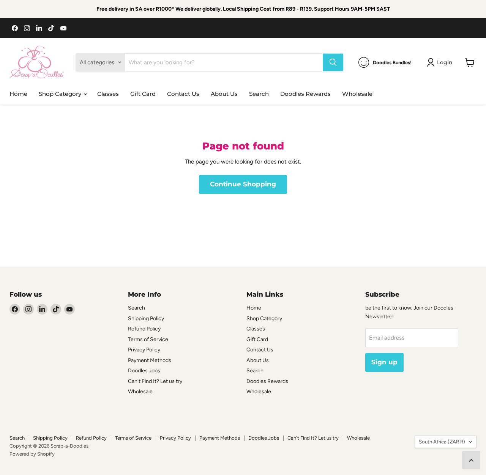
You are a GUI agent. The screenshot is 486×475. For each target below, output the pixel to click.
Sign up (384, 362)
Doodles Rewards (305, 93)
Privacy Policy (144, 349)
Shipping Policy (146, 318)
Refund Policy (144, 329)
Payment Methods (149, 360)
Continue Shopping (243, 184)
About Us (224, 93)
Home (18, 93)
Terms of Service (148, 339)
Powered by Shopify (32, 454)
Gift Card (143, 93)
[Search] (333, 62)
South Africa (442, 442)
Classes (108, 93)
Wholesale (357, 93)
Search (259, 93)
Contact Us (183, 93)
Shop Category (61, 93)
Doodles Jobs (144, 370)
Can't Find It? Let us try (155, 381)
